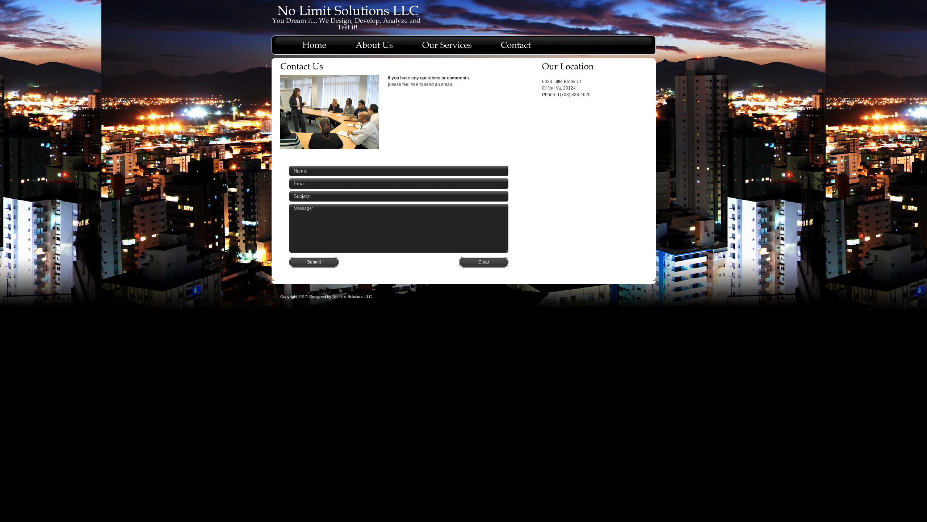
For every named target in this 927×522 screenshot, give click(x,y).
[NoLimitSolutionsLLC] (347, 10)
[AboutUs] (374, 43)
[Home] (314, 43)
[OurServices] (447, 43)
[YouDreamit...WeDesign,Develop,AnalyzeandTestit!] (347, 23)
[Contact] (516, 43)
